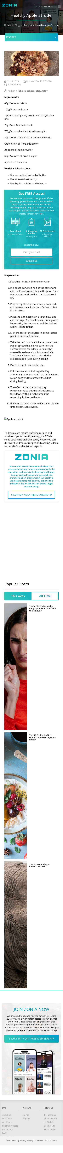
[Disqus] (31, 541)
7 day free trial (44, 6)
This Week (18, 649)
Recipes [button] (11, 37)
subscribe (31, 260)
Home (7, 25)
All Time (45, 649)
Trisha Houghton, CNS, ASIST (32, 90)
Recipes (28, 25)
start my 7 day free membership (31, 494)
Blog (17, 25)
